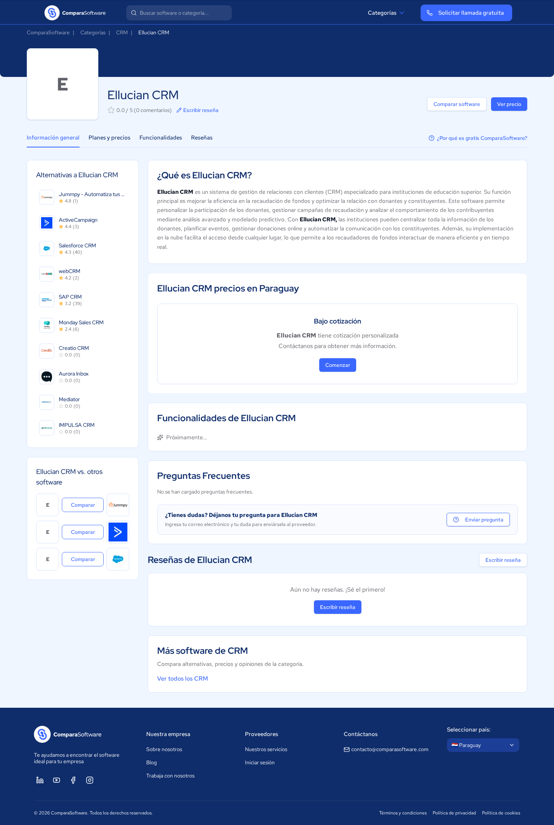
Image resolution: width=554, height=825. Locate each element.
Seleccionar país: (469, 729)
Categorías (382, 13)
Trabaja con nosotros (170, 775)
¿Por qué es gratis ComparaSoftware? (482, 138)
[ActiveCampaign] (118, 532)
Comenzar (337, 365)
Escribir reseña (201, 110)
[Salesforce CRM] (118, 559)
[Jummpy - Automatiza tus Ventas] (118, 505)
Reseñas (202, 137)
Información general (53, 137)
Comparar (87, 504)
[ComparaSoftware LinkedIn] (40, 780)
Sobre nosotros (164, 749)
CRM (122, 32)
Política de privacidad (454, 813)
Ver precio (509, 104)
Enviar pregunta (484, 519)
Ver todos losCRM (182, 678)
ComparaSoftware (48, 32)
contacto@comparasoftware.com (390, 749)
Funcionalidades (160, 137)
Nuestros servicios (266, 749)
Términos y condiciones (403, 813)
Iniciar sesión (260, 762)
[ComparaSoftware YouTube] (57, 780)
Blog (151, 762)
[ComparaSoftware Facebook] (73, 780)
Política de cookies (501, 813)
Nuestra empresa (168, 734)
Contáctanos (361, 734)
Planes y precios (109, 137)
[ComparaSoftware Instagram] (90, 780)
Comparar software (456, 104)
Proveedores (261, 734)
